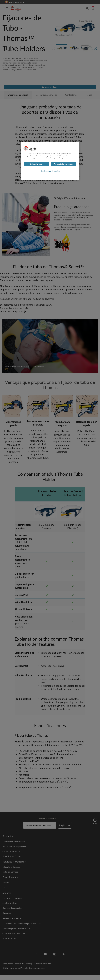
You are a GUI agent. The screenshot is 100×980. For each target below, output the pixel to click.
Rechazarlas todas (36, 164)
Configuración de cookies (50, 171)
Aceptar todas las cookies (63, 164)
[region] (50, 161)
